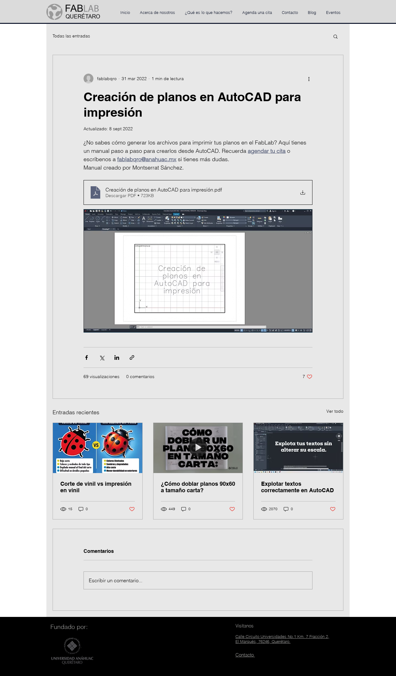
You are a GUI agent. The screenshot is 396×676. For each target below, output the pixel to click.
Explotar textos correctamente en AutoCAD (297, 486)
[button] (335, 36)
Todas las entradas (71, 36)
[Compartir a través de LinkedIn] (117, 357)
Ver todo (334, 411)
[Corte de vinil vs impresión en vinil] (97, 448)
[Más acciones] (308, 78)
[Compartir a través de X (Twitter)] (102, 357)
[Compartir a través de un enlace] (132, 357)
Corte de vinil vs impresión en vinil (95, 486)
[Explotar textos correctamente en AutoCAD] (298, 448)
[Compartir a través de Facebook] (86, 357)
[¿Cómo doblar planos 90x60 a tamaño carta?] (198, 448)
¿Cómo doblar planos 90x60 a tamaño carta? (198, 486)
